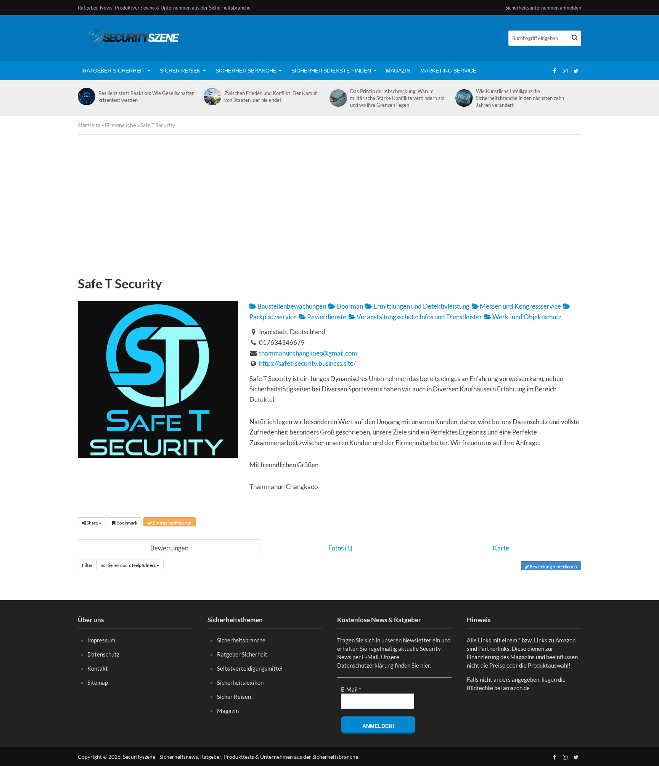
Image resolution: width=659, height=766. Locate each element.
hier (425, 665)
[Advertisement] (329, 207)
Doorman (349, 306)
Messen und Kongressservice (520, 306)
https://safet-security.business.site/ (307, 363)
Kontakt (97, 668)
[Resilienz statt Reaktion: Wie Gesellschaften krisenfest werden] (86, 96)
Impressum (101, 640)
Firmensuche (120, 125)
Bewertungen (169, 548)
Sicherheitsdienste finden (331, 71)
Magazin (398, 71)
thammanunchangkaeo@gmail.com (308, 353)
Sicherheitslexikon (240, 682)
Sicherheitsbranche (245, 71)
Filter (87, 565)
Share (92, 523)
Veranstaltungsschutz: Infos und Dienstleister (418, 317)
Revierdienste (326, 317)
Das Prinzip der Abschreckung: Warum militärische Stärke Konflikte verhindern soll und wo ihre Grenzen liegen (397, 98)
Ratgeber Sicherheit (114, 71)
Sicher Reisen (180, 71)
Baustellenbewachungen (291, 306)
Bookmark (126, 523)
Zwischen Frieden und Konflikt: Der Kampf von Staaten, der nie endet (270, 96)
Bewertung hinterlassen (553, 567)
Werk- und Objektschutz (526, 317)
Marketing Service (448, 71)
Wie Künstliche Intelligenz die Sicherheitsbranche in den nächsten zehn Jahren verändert (520, 98)
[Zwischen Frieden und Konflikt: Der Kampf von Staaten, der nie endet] (212, 96)
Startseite (89, 125)
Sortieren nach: (128, 565)
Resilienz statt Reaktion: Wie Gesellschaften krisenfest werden (146, 96)
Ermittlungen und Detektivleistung (420, 306)
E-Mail (351, 689)
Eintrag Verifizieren (171, 523)
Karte (501, 548)
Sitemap (97, 682)
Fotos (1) (340, 548)
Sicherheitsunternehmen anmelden (543, 8)
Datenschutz (103, 654)
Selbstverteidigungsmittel (250, 668)
